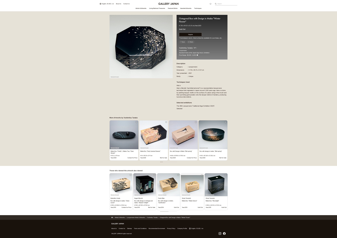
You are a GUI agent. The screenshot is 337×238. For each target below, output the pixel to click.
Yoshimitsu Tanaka (186, 48)
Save (136, 122)
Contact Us (126, 3)
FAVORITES (211, 4)
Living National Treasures (157, 8)
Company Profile (182, 228)
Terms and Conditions (140, 228)
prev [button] (109, 140)
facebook (224, 233)
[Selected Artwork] (141, 46)
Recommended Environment (157, 228)
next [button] (227, 140)
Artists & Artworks (141, 8)
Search (219, 3)
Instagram (220, 233)
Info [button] (197, 55)
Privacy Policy (171, 228)
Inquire (190, 34)
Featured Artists (173, 8)
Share (191, 42)
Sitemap (129, 228)
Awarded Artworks (185, 8)
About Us (118, 3)
